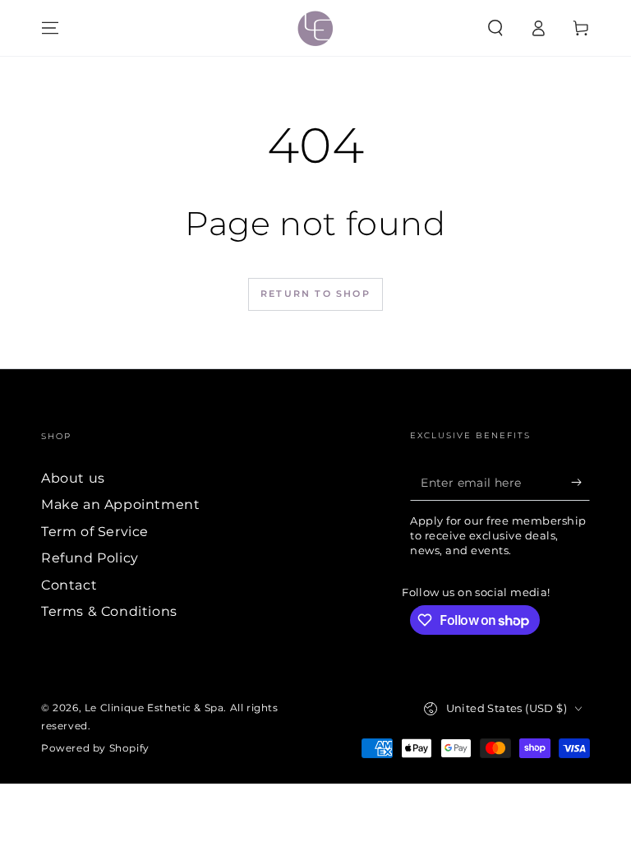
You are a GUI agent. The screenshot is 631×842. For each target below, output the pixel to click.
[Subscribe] (580, 482)
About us (73, 478)
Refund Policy (90, 558)
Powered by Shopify (95, 748)
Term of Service (95, 531)
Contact (69, 585)
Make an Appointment (120, 504)
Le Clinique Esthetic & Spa (154, 707)
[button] (495, 28)
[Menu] (50, 28)
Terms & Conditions (109, 611)
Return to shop (315, 293)
